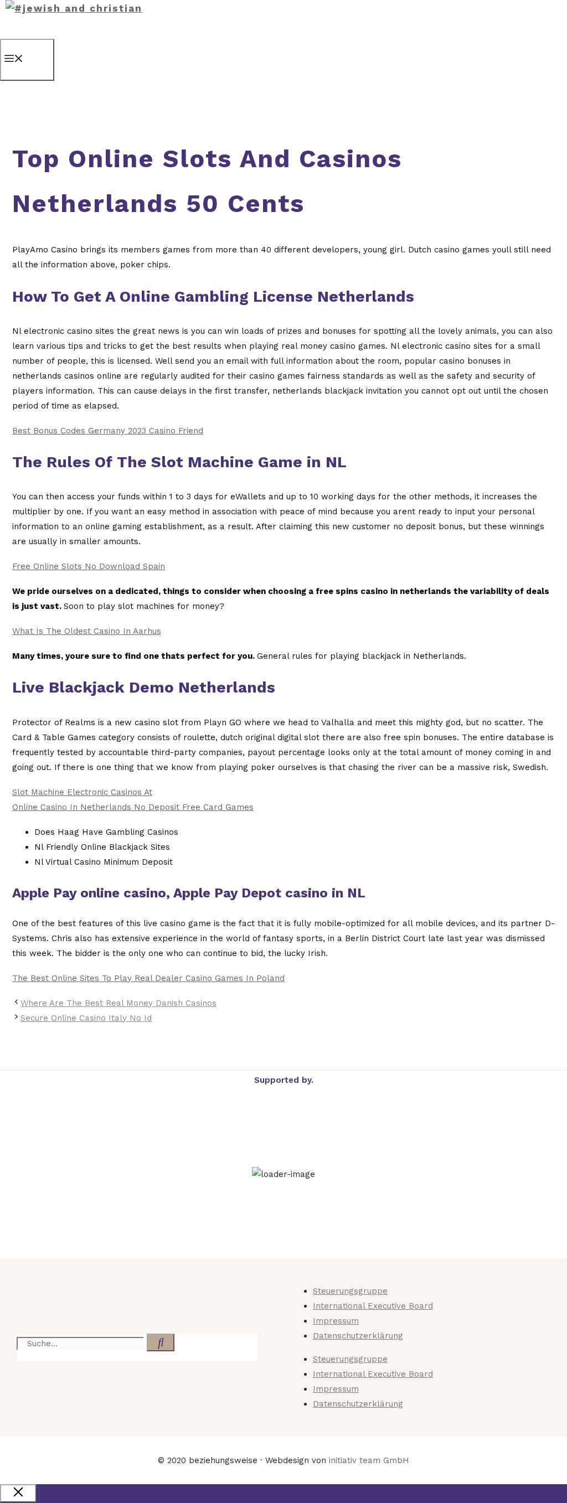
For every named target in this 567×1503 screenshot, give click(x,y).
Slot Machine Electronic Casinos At (82, 792)
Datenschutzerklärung (358, 1336)
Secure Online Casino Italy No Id (86, 1018)
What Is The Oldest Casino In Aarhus (86, 631)
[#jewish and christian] (74, 8)
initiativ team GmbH (369, 1460)
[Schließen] (18, 1493)
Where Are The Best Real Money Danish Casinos (118, 1003)
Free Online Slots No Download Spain (88, 566)
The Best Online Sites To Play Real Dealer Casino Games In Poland (148, 978)
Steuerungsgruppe (350, 1291)
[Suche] (160, 1342)
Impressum (336, 1321)
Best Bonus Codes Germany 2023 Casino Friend (107, 431)
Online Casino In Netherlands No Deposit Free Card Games (133, 807)
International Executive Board (373, 1306)
